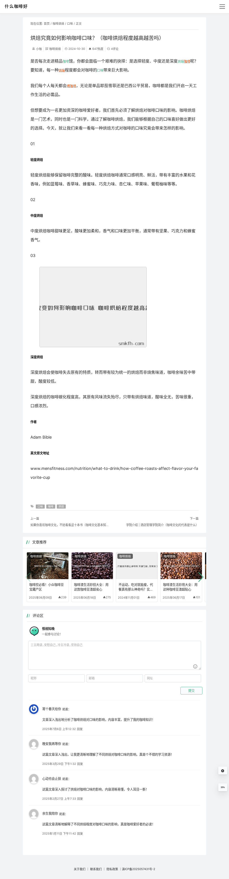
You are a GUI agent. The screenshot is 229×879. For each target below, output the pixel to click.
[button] (201, 577)
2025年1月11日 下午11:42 (59, 833)
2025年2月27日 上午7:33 (59, 798)
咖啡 (66, 61)
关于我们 (79, 869)
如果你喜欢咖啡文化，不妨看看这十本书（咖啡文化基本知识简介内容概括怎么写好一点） (70, 525)
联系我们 (96, 869)
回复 (80, 729)
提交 (191, 690)
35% (223, 787)
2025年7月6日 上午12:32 (59, 729)
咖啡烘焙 (58, 23)
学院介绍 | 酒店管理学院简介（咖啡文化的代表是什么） (162, 525)
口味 (70, 23)
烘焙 (181, 61)
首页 (47, 23)
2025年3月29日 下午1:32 (59, 763)
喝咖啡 (71, 86)
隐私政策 (112, 869)
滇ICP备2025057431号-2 (138, 869)
